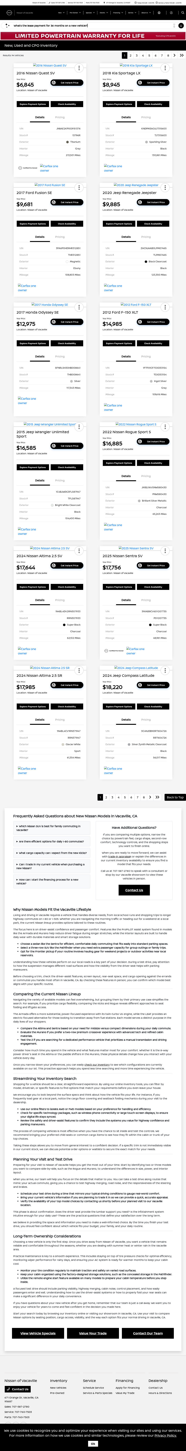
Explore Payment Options (33, 104)
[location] (104, 3)
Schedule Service (93, 1387)
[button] (79, 68)
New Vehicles (58, 1387)
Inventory (58, 1380)
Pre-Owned (57, 1393)
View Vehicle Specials (38, 1333)
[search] (182, 13)
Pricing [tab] (60, 117)
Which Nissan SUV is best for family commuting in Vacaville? (48, 828)
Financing (124, 1380)
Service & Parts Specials (97, 1393)
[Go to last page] (182, 55)
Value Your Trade (93, 1333)
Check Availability (67, 104)
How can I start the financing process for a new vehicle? (47, 881)
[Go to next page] (174, 55)
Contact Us (134, 890)
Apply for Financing (128, 1387)
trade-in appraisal (119, 856)
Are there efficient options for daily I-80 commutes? (51, 841)
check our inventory (97, 1064)
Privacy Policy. (166, 1435)
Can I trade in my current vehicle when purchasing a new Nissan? (50, 866)
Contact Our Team (148, 1333)
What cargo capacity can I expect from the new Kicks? (53, 853)
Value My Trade (125, 1393)
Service (89, 1380)
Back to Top (175, 797)
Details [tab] (40, 117)
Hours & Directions (160, 1393)
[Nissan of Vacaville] (21, 12)
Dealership (158, 1380)
